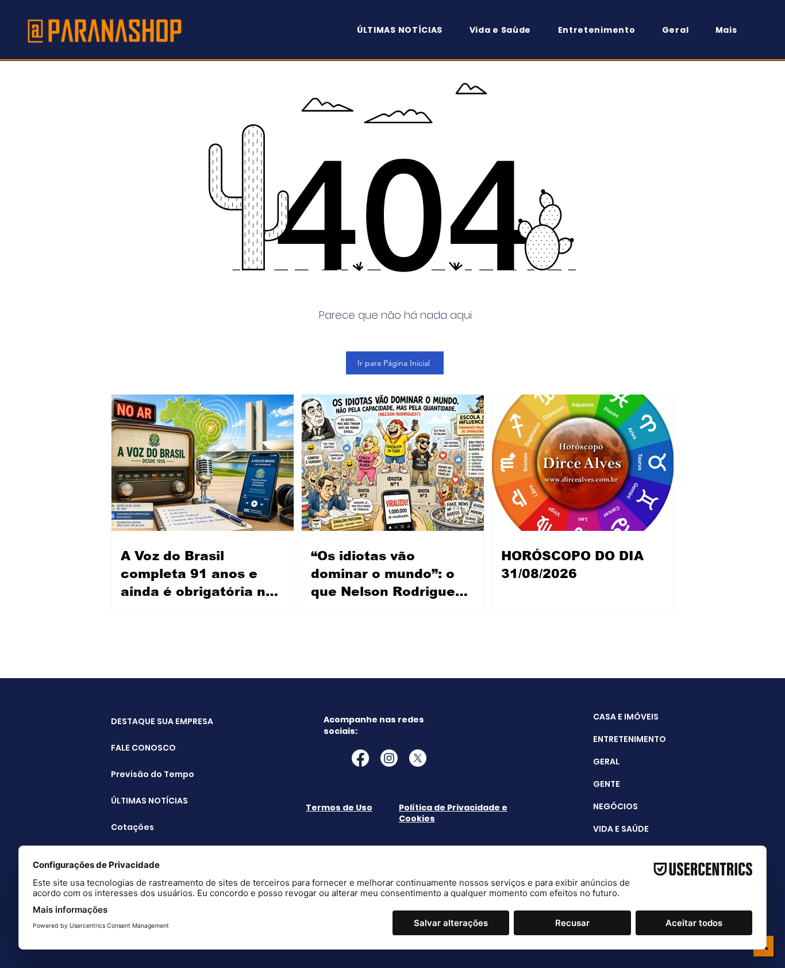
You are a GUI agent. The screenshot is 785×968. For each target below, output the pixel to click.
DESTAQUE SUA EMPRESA (140, 721)
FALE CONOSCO (140, 747)
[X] (417, 758)
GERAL (606, 761)
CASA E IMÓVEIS (626, 716)
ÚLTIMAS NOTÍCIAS (140, 800)
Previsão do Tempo (140, 774)
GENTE (606, 784)
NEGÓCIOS (615, 806)
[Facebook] (360, 758)
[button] (731, 30)
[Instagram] (389, 758)
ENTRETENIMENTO (629, 739)
